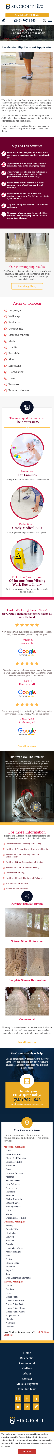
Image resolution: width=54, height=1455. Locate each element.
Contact (27, 1378)
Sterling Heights (13, 1206)
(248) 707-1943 (25, 20)
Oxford (9, 1259)
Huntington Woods (14, 1248)
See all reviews (27, 746)
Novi (8, 1255)
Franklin (9, 1244)
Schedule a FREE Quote (27, 15)
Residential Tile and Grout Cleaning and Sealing (27, 849)
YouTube (18, 1406)
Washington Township (16, 1218)
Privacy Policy (32, 1437)
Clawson (10, 1237)
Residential (27, 1358)
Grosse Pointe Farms (15, 1300)
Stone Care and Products (17, 888)
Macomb (10, 1177)
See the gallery (27, 286)
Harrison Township (14, 1173)
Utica (8, 1210)
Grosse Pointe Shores (15, 1308)
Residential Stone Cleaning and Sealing (23, 844)
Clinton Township (14, 1162)
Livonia (9, 1319)
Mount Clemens (13, 1180)
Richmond (10, 1191)
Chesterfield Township (16, 1158)
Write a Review (3, 20)
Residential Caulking (15, 873)
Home (27, 1353)
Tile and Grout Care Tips (17, 883)
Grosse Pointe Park (14, 1304)
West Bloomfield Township (18, 1278)
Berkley (9, 1225)
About (27, 1373)
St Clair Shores (12, 1203)
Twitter (36, 1398)
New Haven (11, 1188)
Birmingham (11, 1233)
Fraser (8, 1169)
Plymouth (10, 1326)
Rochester (10, 1266)
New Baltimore (13, 1184)
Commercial (27, 1363)
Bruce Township (13, 1154)
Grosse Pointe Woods (15, 1311)
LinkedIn (27, 1406)
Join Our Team (27, 1389)
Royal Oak (11, 1270)
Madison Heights (13, 1251)
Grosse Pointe (12, 1297)
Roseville (10, 1195)
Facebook (27, 1398)
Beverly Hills (12, 1229)
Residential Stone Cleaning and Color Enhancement (22, 855)
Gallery (27, 1368)
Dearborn (10, 1289)
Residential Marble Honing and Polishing (24, 878)
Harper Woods (12, 1315)
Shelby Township (14, 1199)
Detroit (9, 1293)
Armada (9, 1150)
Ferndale (10, 1240)
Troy (8, 1274)
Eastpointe (10, 1165)
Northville (10, 1323)
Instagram (18, 1398)
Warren (9, 1214)
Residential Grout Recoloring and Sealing (24, 862)
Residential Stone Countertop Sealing (22, 867)
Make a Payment (27, 1384)
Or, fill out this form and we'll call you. (27, 1104)
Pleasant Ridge (12, 1263)
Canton (9, 1285)
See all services (27, 1042)
